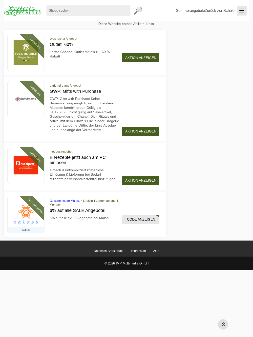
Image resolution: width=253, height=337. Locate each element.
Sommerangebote (190, 10)
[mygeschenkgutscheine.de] (23, 10)
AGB (156, 251)
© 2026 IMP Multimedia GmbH (126, 263)
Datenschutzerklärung (109, 251)
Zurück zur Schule (219, 10)
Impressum (138, 251)
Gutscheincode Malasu (65, 201)
